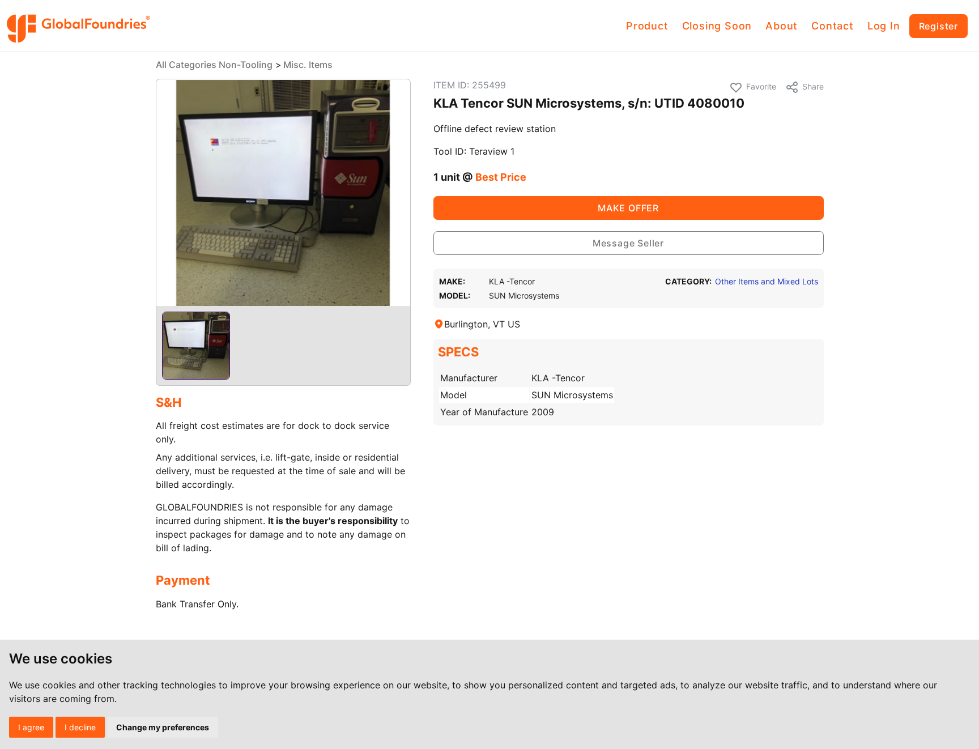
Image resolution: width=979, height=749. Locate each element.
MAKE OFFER (628, 208)
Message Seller (628, 243)
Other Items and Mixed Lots (766, 281)
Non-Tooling (246, 64)
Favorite (761, 86)
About (781, 26)
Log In (883, 26)
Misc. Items (308, 64)
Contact (832, 26)
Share (813, 86)
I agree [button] (31, 727)
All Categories (186, 64)
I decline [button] (80, 727)
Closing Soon (717, 26)
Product (647, 26)
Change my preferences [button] (162, 727)
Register (938, 26)
